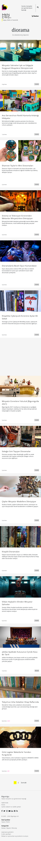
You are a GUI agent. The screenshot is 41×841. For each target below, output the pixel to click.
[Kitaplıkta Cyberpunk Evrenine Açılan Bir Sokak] (20, 301)
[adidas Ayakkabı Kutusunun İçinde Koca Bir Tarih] (20, 637)
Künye (3, 805)
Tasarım (9, 828)
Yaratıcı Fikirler (5, 822)
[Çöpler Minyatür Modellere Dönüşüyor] (20, 486)
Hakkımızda (4, 803)
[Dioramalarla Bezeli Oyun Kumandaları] (20, 251)
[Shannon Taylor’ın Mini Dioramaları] (20, 151)
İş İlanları (35, 16)
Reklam (3, 828)
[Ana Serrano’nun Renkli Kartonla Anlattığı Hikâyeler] (20, 100)
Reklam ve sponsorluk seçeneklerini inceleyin (14, 836)
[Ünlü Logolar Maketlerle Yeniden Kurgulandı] (20, 737)
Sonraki (23, 783)
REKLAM (37, 670)
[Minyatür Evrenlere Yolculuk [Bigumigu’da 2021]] (20, 386)
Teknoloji (14, 828)
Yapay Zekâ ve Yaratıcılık (10, 20)
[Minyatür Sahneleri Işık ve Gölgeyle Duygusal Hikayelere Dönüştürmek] (20, 50)
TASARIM (37, 84)
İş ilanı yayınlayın (6, 834)
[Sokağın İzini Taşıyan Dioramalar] (20, 436)
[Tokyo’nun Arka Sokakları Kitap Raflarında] (20, 687)
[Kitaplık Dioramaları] (20, 537)
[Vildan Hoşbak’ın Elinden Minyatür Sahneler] (20, 587)
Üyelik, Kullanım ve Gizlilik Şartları (11, 807)
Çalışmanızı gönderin (7, 832)
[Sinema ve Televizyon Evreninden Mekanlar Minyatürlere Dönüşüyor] (20, 201)
